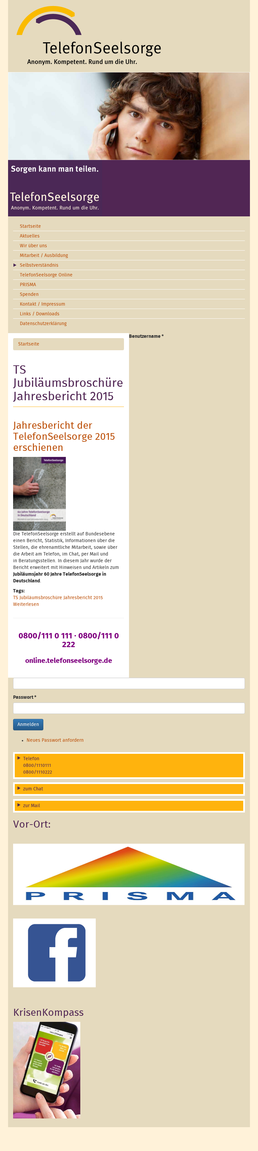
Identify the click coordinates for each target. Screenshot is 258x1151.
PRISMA (28, 284)
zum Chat (33, 789)
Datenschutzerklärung (43, 323)
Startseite (30, 226)
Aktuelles (30, 236)
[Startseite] (129, 35)
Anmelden (28, 724)
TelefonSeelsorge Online (46, 275)
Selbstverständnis (39, 265)
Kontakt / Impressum (42, 304)
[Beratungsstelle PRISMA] (129, 874)
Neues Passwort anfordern (55, 740)
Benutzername (146, 336)
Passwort (24, 697)
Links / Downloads (39, 314)
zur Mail (31, 805)
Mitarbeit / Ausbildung (44, 255)
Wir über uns (33, 246)
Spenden (29, 294)
